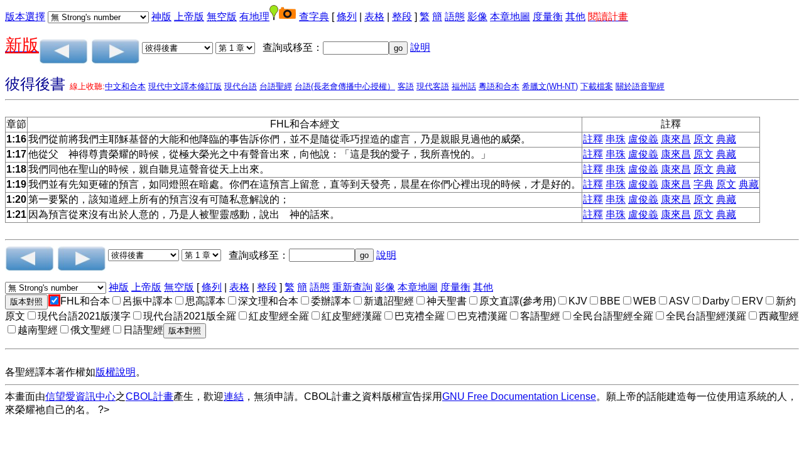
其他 (575, 16)
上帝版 (189, 16)
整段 (402, 16)
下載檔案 (596, 86)
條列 (347, 16)
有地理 (254, 16)
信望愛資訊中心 (80, 396)
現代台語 (240, 86)
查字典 (314, 16)
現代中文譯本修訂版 (185, 86)
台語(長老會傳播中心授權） (345, 86)
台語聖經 (275, 86)
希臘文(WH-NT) (550, 86)
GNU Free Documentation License (519, 396)
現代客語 (432, 86)
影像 (477, 16)
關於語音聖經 (640, 86)
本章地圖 (510, 16)
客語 (406, 86)
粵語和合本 (499, 86)
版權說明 (115, 372)
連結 (234, 396)
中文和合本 (125, 86)
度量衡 (548, 16)
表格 (374, 16)
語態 (455, 16)
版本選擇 (25, 16)
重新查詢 (352, 287)
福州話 (464, 86)
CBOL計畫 (149, 396)
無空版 (222, 16)
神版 (161, 16)
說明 (420, 47)
